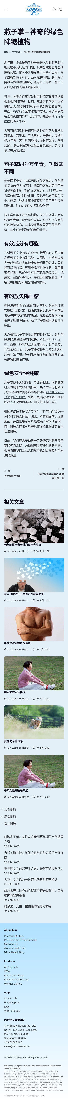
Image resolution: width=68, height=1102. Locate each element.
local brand (25, 1090)
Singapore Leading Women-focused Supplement (25, 1096)
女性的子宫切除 (13, 741)
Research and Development (20, 940)
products (18, 1079)
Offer (7, 971)
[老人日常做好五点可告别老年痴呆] (34, 575)
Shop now (15, 1088)
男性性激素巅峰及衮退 (17, 643)
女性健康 (10, 809)
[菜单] (5, 9)
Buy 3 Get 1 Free (14, 975)
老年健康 (10, 823)
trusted (22, 1071)
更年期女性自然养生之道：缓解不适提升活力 (34, 868)
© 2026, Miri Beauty (15, 1057)
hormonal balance (32, 1074)
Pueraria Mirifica (13, 935)
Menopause (11, 944)
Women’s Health (46, 1066)
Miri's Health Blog (14, 952)
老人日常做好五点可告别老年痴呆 (24, 594)
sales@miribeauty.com (17, 1046)
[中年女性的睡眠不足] (34, 771)
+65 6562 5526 (13, 1042)
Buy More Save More (16, 979)
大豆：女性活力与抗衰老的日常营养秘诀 (31, 879)
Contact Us (10, 998)
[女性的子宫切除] (34, 722)
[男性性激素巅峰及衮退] (34, 624)
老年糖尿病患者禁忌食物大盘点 (22, 544)
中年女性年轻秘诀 (14, 692)
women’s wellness (56, 1090)
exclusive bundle (32, 1088)
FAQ (6, 1006)
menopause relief (17, 1074)
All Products (11, 967)
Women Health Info (15, 948)
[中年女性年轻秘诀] (34, 673)
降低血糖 (19, 397)
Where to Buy (12, 1010)
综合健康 (10, 816)
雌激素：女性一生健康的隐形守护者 (28, 906)
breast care (45, 1074)
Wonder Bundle (13, 983)
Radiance (16, 1068)
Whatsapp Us (11, 1002)
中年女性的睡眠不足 (16, 790)
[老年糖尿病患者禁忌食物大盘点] (34, 526)
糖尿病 (17, 111)
